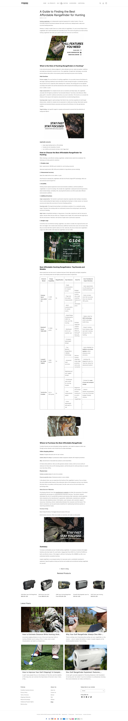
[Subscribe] (103, 690)
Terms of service (78, 714)
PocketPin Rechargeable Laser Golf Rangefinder (81, 594)
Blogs (52, 701)
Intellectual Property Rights (27, 701)
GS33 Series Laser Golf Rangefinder (44, 594)
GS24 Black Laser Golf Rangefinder (29, 594)
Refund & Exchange (25, 699)
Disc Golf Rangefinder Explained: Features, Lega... (83, 672)
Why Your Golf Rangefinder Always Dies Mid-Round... (84, 634)
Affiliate (52, 699)
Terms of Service (25, 694)
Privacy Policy (24, 692)
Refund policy (24, 704)
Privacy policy (71, 714)
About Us (53, 690)
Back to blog (65, 568)
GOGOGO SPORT (43, 714)
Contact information (87, 714)
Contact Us (53, 692)
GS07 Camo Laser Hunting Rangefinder (97, 594)
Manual (52, 694)
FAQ (52, 697)
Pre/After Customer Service (27, 690)
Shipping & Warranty (25, 697)
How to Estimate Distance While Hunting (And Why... (40, 634)
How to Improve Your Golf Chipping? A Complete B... (41, 672)
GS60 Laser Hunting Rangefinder (63, 594)
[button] (100, 3)
